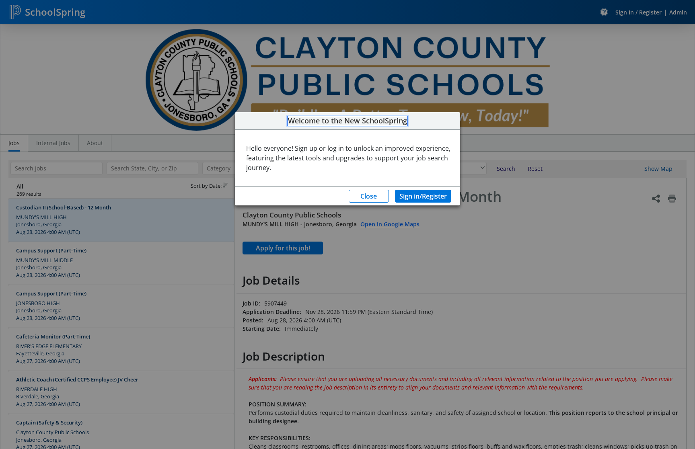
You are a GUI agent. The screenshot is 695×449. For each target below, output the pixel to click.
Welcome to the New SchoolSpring (347, 121)
